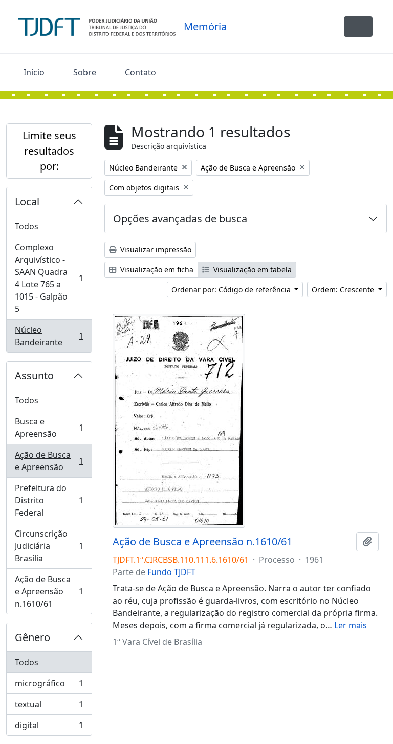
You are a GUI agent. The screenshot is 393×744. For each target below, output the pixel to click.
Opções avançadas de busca (180, 218)
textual (48, 706)
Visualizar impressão (154, 249)
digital (48, 727)
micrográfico (48, 685)
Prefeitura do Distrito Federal (48, 500)
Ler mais (350, 625)
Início (34, 72)
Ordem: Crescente (344, 289)
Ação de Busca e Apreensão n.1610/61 (48, 591)
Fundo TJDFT (171, 572)
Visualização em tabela (251, 269)
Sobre (84, 72)
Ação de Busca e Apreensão (48, 461)
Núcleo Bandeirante (48, 336)
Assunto (34, 375)
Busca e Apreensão (48, 427)
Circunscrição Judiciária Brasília (48, 546)
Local (27, 201)
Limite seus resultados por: (49, 151)
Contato (140, 72)
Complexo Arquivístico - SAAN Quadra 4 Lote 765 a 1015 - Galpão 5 (48, 278)
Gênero (32, 637)
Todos (26, 226)
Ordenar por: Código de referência (232, 289)
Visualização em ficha (155, 269)
